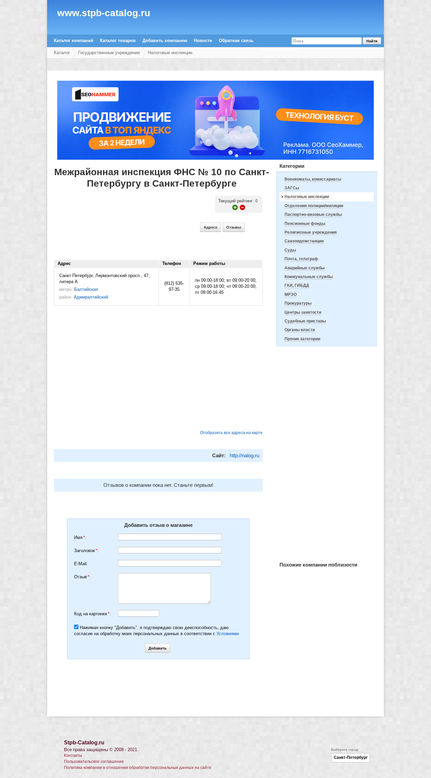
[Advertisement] (326, 454)
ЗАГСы (292, 188)
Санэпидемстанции (304, 241)
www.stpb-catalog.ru (103, 14)
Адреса (210, 227)
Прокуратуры (298, 303)
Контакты (73, 755)
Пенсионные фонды (305, 223)
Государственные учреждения (109, 52)
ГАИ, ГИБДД (297, 285)
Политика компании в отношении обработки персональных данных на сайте (137, 767)
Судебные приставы (305, 321)
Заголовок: (86, 550)
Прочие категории (302, 339)
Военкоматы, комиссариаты (313, 179)
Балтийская (86, 289)
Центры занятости (303, 312)
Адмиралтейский (91, 297)
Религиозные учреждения (311, 232)
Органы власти (300, 329)
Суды (290, 250)
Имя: (80, 537)
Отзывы (233, 227)
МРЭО (291, 294)
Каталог (62, 52)
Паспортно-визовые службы (313, 214)
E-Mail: (81, 563)
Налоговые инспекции (170, 52)
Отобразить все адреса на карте (231, 432)
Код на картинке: (92, 613)
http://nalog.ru (244, 455)
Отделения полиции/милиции (314, 205)
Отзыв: (82, 576)
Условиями (228, 633)
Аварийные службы (305, 268)
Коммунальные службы (309, 276)
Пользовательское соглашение (94, 761)
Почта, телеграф (301, 259)
